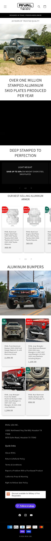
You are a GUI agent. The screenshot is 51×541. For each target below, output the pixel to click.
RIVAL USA (28, 536)
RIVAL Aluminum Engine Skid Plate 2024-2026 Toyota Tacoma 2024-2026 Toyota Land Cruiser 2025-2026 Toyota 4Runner (12, 238)
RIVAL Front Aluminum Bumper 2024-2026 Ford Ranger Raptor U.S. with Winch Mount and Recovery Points (13, 350)
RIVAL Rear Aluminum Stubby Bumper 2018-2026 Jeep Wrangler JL (36, 397)
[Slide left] (20, 188)
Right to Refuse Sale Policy (16, 482)
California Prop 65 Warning (16, 476)
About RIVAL (10, 453)
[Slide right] (31, 188)
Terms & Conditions (13, 465)
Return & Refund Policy (15, 459)
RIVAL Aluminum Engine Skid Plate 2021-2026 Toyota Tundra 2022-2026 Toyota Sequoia (32, 236)
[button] (5, 6)
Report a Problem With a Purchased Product (24, 470)
